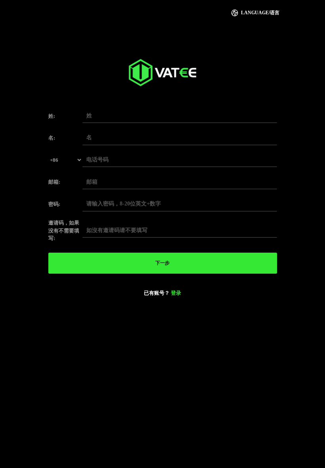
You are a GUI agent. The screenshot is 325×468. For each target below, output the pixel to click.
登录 (176, 293)
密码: (54, 204)
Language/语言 (255, 13)
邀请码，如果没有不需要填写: (63, 230)
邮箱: (54, 182)
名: (51, 138)
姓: (51, 116)
